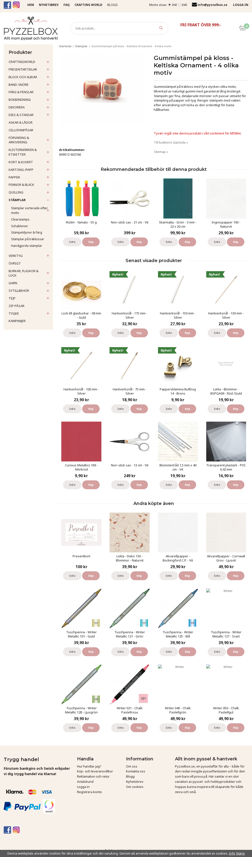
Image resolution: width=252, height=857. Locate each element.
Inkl (174, 5)
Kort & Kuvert (21, 162)
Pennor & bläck (21, 184)
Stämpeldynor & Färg (26, 232)
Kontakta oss (135, 771)
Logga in (83, 786)
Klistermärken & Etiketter (23, 152)
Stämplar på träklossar (27, 239)
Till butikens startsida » (171, 142)
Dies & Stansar (21, 115)
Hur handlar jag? (89, 766)
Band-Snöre (19, 84)
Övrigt (15, 263)
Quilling (16, 192)
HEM (30, 5)
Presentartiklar (23, 69)
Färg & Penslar (21, 92)
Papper (14, 177)
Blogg (112, 5)
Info (72, 242)
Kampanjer (17, 321)
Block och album (23, 77)
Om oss (131, 766)
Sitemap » (161, 151)
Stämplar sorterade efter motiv (29, 210)
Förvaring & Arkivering (19, 140)
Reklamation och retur (93, 776)
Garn (13, 283)
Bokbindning (20, 99)
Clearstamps (20, 219)
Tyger (14, 313)
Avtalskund (85, 781)
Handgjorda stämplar (26, 245)
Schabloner (19, 226)
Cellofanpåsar (21, 130)
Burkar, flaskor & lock (23, 273)
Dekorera (17, 107)
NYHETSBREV (49, 5)
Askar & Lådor (20, 122)
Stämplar (17, 200)
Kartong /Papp (21, 169)
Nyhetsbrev (134, 781)
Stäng (240, 853)
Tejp (12, 298)
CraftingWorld (22, 61)
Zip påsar (16, 306)
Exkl (184, 5)
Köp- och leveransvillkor (95, 771)
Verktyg (16, 255)
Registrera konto (89, 792)
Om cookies (134, 786)
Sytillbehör (19, 290)
